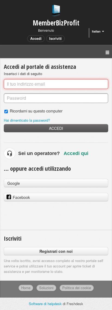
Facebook (21, 197)
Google (13, 183)
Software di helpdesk (46, 303)
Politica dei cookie (76, 287)
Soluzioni (46, 287)
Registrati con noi (56, 251)
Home (25, 287)
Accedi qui (76, 153)
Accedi (56, 128)
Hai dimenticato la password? (27, 120)
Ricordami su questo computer (36, 110)
